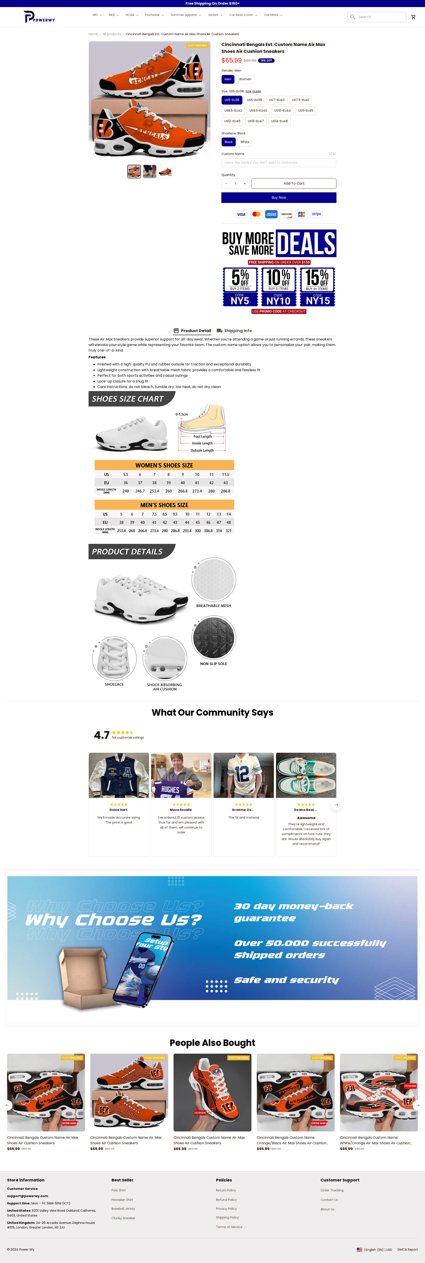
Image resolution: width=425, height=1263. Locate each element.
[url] (27, 1196)
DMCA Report (408, 1249)
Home (93, 34)
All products (112, 34)
